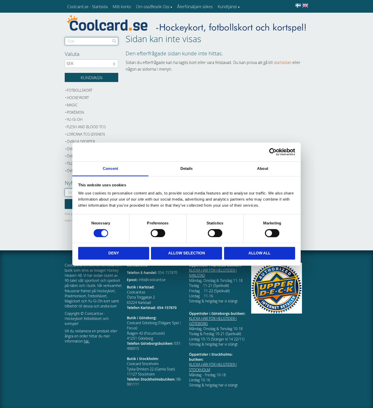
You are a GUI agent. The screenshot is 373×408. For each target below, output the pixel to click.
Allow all (259, 253)
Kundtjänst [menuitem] (227, 6)
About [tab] (262, 168)
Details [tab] (186, 168)
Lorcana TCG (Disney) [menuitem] (86, 134)
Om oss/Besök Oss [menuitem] (152, 6)
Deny (113, 253)
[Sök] (114, 41)
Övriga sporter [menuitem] (81, 141)
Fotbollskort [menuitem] (79, 90)
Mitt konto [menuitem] (122, 6)
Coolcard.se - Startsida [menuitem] (87, 6)
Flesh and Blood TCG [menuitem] (86, 126)
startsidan (282, 62)
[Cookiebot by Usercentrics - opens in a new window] (273, 152)
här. (87, 341)
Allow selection (186, 253)
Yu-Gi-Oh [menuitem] (74, 119)
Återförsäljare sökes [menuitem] (195, 6)
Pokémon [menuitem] (75, 112)
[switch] (158, 233)
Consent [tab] (110, 168)
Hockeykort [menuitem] (78, 97)
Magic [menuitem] (72, 105)
